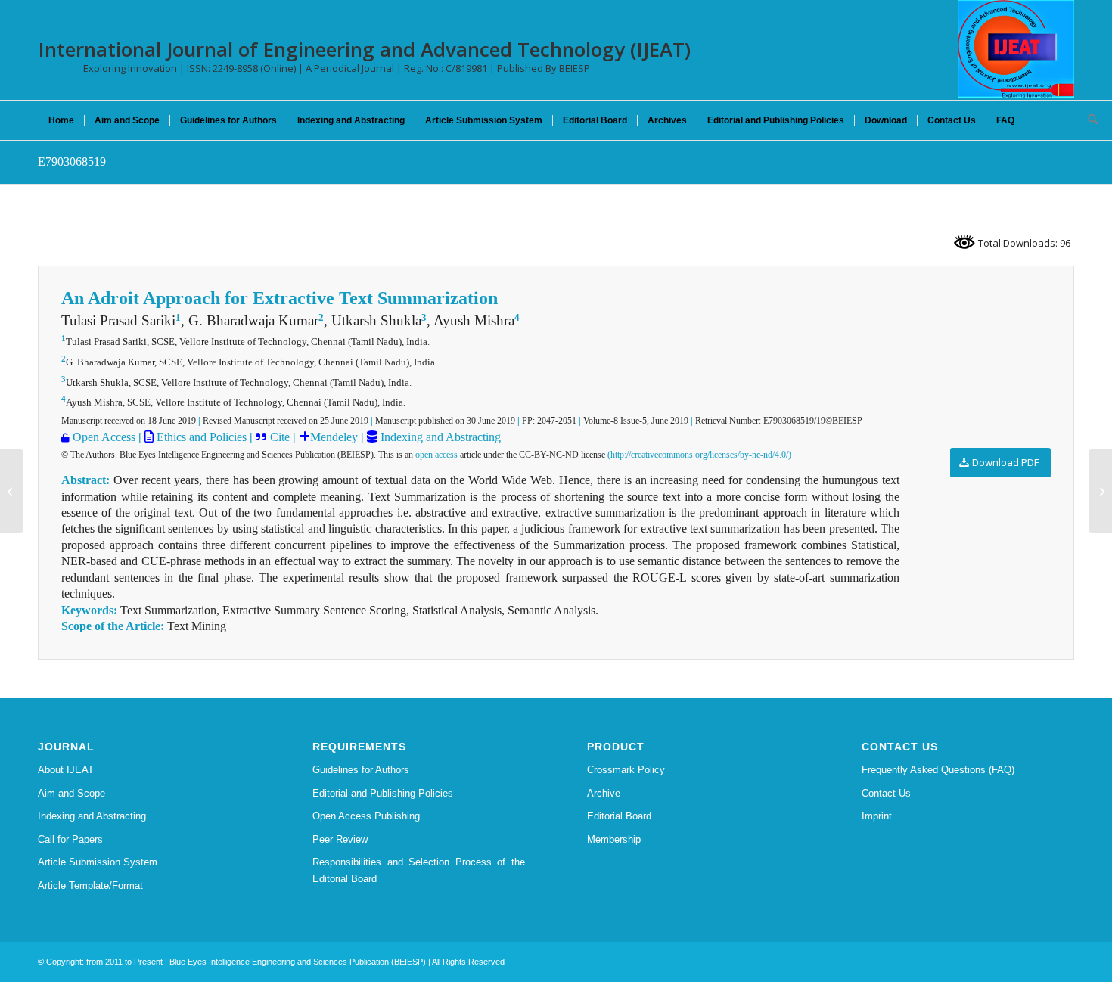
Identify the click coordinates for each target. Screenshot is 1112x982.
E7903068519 (72, 161)
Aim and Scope (71, 793)
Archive (603, 793)
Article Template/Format (90, 885)
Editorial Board (619, 816)
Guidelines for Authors (360, 769)
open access (436, 454)
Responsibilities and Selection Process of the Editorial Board (418, 870)
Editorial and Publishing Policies (382, 793)
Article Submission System (97, 862)
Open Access (104, 436)
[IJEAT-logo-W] (1016, 49)
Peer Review (340, 839)
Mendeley (334, 436)
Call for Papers (70, 839)
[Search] (1088, 120)
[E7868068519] (11, 491)
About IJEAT (66, 769)
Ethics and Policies (200, 436)
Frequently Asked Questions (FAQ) (938, 769)
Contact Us (886, 793)
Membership (614, 839)
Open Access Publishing (366, 816)
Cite (280, 436)
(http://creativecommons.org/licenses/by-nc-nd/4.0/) (699, 454)
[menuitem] (61, 120)
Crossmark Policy (626, 769)
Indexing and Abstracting (439, 436)
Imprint (877, 816)
